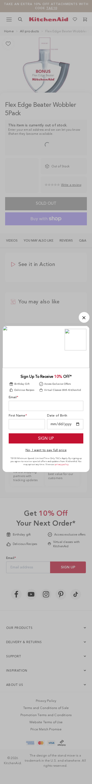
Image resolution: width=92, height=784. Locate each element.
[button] (84, 317)
